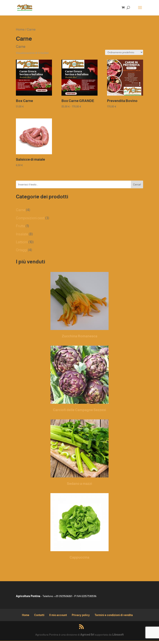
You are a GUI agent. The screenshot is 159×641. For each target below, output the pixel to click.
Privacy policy (81, 615)
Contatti (39, 615)
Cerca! (137, 184)
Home (20, 29)
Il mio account (58, 615)
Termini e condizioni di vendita (114, 615)
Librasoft (118, 634)
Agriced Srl (87, 634)
